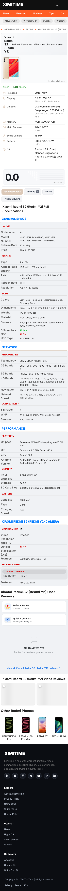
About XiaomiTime (14, 793)
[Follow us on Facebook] (15, 776)
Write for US (11, 870)
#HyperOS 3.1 (30, 21)
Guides (8, 844)
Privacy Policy (11, 798)
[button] (57, 5)
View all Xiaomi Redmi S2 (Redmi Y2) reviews (32, 668)
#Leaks (47, 21)
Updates (38, 13)
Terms (18, 885)
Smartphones (11, 839)
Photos (48, 191)
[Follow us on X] (7, 776)
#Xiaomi (60, 21)
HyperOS (9, 834)
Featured (21, 13)
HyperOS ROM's (12, 198)
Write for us (10, 809)
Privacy (8, 885)
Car (63, 13)
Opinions (32, 191)
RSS (26, 885)
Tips (51, 13)
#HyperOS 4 (11, 21)
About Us (9, 860)
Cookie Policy (11, 814)
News (6, 13)
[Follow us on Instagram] (23, 776)
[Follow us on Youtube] (39, 776)
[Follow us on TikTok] (47, 776)
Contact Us (10, 803)
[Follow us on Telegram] (31, 776)
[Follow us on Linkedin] (55, 776)
